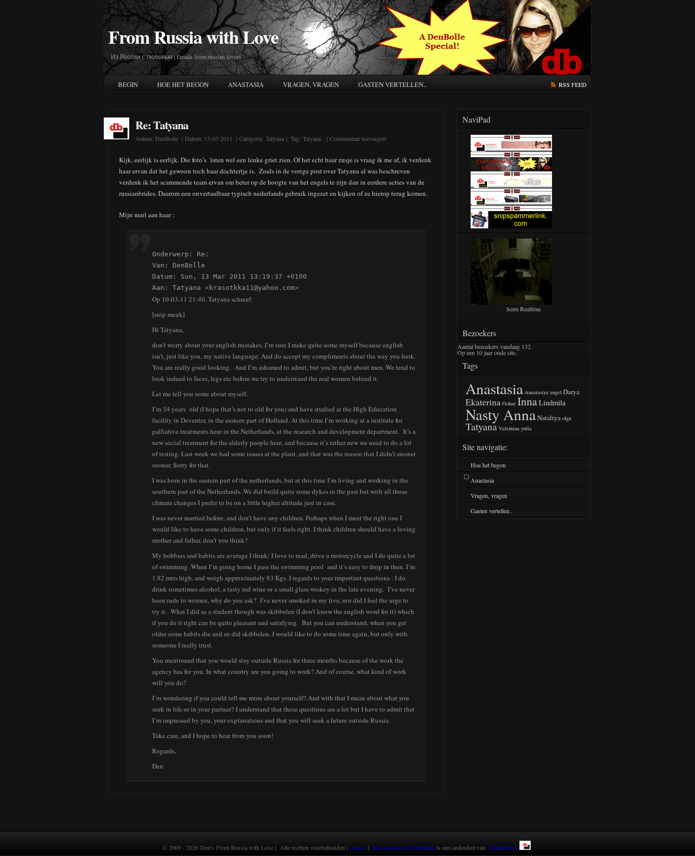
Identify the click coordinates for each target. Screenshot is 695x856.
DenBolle (166, 138)
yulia (526, 428)
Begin (128, 84)
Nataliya (549, 417)
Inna (527, 401)
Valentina (509, 428)
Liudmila (552, 402)
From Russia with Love (193, 36)
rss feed (573, 84)
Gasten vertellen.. (392, 84)
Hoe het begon (183, 84)
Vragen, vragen (311, 84)
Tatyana (275, 138)
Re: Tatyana (161, 124)
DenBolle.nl (503, 847)
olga (566, 418)
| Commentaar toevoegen (355, 138)
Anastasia (246, 84)
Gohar (509, 403)
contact (357, 847)
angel (556, 392)
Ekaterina (483, 402)
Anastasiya (536, 392)
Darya (571, 391)
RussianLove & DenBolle (403, 847)
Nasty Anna (501, 414)
